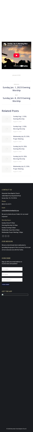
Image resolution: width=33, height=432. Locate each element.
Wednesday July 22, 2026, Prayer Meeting (21, 167)
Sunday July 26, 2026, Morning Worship (20, 157)
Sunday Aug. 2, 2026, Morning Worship (20, 127)
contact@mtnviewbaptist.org (10, 210)
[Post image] (6, 119)
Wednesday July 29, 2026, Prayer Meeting (21, 137)
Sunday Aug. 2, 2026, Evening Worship (20, 117)
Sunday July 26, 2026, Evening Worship (20, 147)
